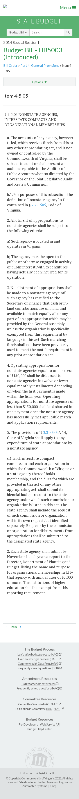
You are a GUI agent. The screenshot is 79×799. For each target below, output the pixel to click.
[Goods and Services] (7, 627)
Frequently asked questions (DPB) (38, 668)
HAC (46, 704)
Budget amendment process (38, 684)
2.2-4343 (50, 432)
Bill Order (10, 65)
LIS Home (26, 773)
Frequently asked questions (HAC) (38, 688)
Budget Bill (17, 32)
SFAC (54, 704)
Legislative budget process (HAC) (38, 654)
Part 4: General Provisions (39, 65)
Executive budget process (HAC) (37, 659)
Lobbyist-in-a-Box (46, 773)
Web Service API (50, 724)
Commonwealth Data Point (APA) (38, 663)
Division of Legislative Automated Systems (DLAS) (47, 784)
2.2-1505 (39, 204)
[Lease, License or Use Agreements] (19, 627)
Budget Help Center (39, 729)
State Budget (39, 21)
